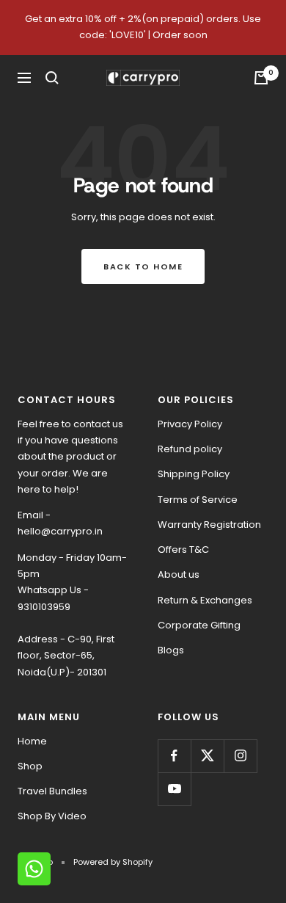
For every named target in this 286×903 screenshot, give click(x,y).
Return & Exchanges (205, 600)
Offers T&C (183, 549)
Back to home (143, 266)
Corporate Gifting (199, 625)
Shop (30, 766)
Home (32, 741)
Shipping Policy (194, 474)
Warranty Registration (209, 525)
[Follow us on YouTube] (174, 788)
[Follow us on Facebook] (174, 755)
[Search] (52, 77)
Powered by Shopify (113, 862)
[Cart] (261, 77)
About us (178, 574)
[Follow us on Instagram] (240, 755)
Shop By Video (52, 816)
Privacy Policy (190, 424)
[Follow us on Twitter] (207, 755)
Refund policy (190, 449)
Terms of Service (198, 500)
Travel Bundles (52, 791)
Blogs (171, 650)
